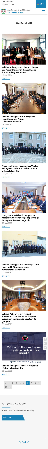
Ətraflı (5, 79)
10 (6, 387)
